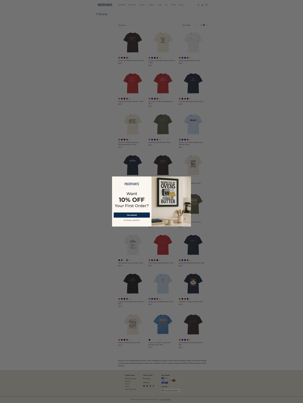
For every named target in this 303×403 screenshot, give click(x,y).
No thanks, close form (132, 220)
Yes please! (132, 215)
